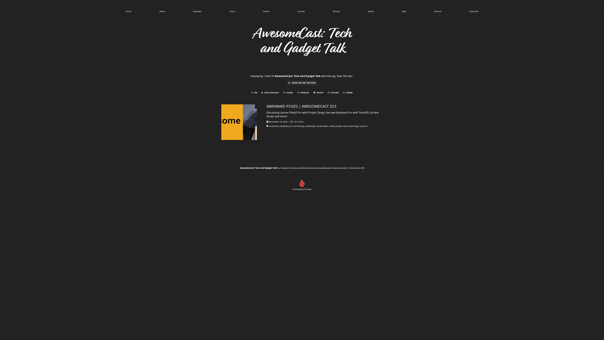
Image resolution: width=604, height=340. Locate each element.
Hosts (232, 11)
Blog (404, 11)
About (162, 11)
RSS (255, 92)
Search (371, 11)
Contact (301, 11)
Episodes (197, 11)
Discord (437, 11)
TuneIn (349, 92)
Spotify (320, 92)
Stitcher (335, 92)
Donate (336, 11)
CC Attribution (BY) (355, 168)
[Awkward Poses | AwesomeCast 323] (239, 122)
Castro (289, 92)
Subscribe (473, 11)
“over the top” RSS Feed (303, 83)
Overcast (304, 92)
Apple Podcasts (271, 92)
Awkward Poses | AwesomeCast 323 (301, 106)
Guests (266, 11)
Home (128, 11)
